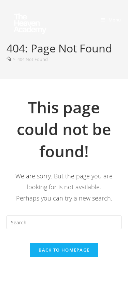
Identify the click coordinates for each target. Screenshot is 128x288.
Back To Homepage (64, 250)
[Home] (8, 59)
